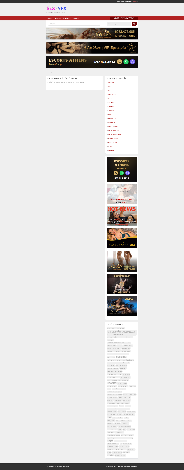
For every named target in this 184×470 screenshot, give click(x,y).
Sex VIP (126, 417)
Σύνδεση (135, 1)
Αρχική (50, 18)
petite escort (122, 411)
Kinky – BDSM (112, 94)
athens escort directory (123, 337)
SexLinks (75, 18)
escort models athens (123, 380)
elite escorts (126, 363)
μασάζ (109, 452)
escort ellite (126, 374)
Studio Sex (111, 106)
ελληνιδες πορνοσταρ (124, 446)
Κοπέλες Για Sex (112, 142)
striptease (122, 420)
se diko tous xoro (129, 414)
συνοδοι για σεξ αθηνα (120, 455)
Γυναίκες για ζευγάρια (113, 130)
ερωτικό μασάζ (131, 449)
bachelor (119, 345)
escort (123, 368)
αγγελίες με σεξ (112, 438)
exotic (109, 389)
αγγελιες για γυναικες (126, 438)
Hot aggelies (111, 403)
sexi (114, 417)
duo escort (110, 363)
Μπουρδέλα (111, 150)
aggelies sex (111, 328)
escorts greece (123, 386)
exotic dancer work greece (114, 394)
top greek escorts (112, 426)
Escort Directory (114, 374)
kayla (118, 403)
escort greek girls (125, 377)
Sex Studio (111, 102)
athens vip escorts (111, 345)
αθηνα (110, 441)
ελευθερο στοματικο (112, 446)
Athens (109, 337)
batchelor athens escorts (122, 354)
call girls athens (113, 360)
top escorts (125, 423)
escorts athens (122, 383)
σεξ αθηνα (126, 452)
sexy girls (111, 421)
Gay (109, 90)
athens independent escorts (118, 343)
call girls (121, 357)
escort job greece (112, 380)
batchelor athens (111, 354)
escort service (112, 386)
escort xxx (132, 386)
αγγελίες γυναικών (127, 435)
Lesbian (110, 98)
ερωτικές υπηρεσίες (116, 449)
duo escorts (118, 363)
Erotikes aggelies (121, 365)
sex (109, 417)
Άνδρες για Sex (112, 118)
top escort (117, 423)
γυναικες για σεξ (127, 443)
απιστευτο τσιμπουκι (113, 443)
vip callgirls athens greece (125, 426)
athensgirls (110, 340)
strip (117, 420)
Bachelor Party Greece (113, 351)
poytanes (119, 414)
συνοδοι (110, 455)
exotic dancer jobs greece (114, 391)
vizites (120, 429)
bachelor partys (126, 351)
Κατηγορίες (57, 18)
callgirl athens (111, 357)
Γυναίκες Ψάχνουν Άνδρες (115, 134)
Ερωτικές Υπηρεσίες (113, 138)
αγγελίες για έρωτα (113, 435)
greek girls (110, 400)
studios (129, 420)
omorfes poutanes (123, 409)
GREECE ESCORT (129, 394)
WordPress (134, 466)
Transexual (111, 110)
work (124, 429)
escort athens (114, 371)
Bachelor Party (126, 348)
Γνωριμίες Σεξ (111, 122)
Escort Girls (111, 82)
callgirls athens (128, 360)
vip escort (111, 429)
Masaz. (121, 406)
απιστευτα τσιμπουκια (120, 441)
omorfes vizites (112, 411)
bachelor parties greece (113, 348)
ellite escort (111, 365)
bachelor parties (128, 345)
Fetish (109, 86)
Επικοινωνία (67, 18)
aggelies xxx (121, 328)
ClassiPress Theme (111, 466)
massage (127, 406)
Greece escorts (112, 397)
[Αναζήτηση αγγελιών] (134, 24)
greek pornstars (126, 400)
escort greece (113, 377)
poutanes (111, 414)
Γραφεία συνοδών (112, 126)
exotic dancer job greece (119, 389)
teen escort (110, 423)
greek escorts (124, 397)
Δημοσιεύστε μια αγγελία (124, 18)
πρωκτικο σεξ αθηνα (117, 452)
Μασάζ (110, 146)
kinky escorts (125, 403)
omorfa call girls (112, 409)
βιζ (121, 443)
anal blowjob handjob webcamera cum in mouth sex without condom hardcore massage (121, 332)
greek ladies (118, 400)
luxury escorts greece (112, 406)
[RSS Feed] (47, 1)
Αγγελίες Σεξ (111, 114)
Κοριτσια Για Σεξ (119, 432)
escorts (111, 383)
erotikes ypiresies (112, 368)
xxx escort (110, 432)
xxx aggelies (131, 429)
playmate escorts (131, 411)
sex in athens (119, 417)
